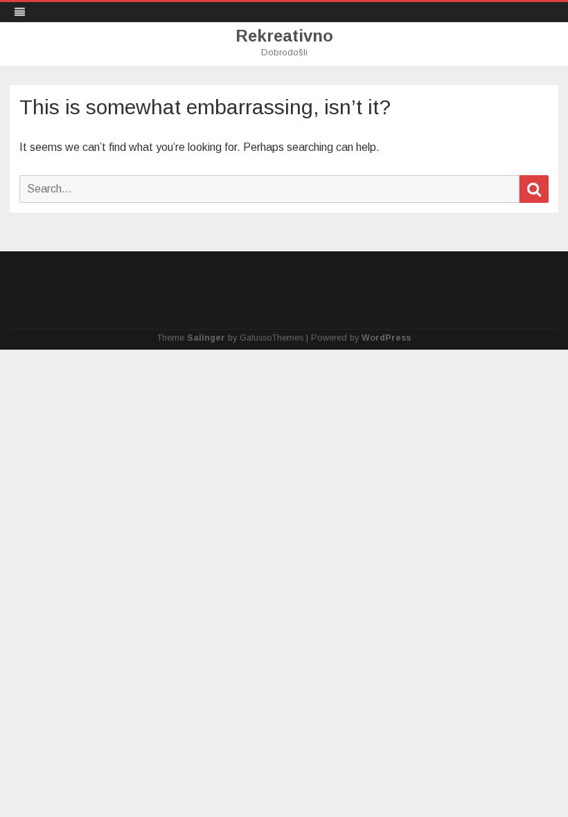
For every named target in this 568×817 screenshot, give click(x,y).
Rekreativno (284, 36)
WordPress (386, 338)
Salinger (206, 338)
